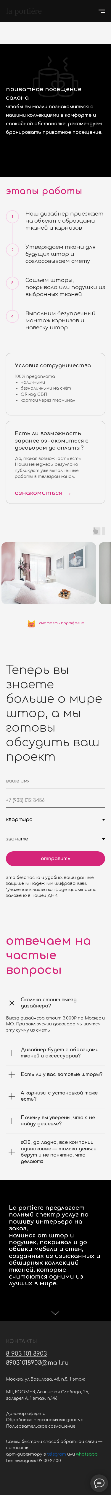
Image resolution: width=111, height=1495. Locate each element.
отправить (55, 858)
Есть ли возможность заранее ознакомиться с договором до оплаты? (52, 441)
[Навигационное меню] (102, 11)
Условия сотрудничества (53, 365)
